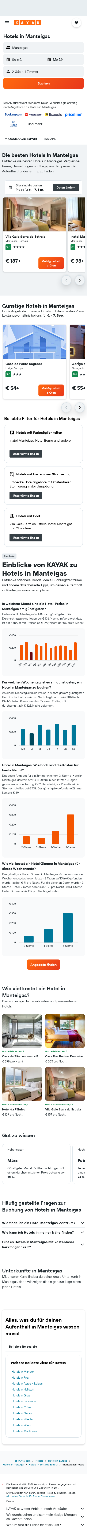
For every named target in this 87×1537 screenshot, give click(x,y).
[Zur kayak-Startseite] (27, 22)
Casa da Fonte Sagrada (23, 364)
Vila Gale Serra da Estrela (25, 236)
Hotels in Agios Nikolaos (27, 1383)
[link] (26, 454)
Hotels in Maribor (23, 1372)
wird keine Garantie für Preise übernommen (31, 1496)
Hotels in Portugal (13, 1464)
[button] (7, 22)
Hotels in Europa (57, 1460)
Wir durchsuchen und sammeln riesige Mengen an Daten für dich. (41, 1516)
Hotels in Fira (20, 1377)
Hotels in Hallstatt (23, 1389)
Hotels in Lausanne (24, 1401)
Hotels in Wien (21, 1425)
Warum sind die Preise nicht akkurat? (33, 1525)
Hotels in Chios (21, 1407)
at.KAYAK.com (22, 1460)
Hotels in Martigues (24, 1431)
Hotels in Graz (21, 1395)
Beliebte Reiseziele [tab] (23, 1346)
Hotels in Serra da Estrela (43, 1464)
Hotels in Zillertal (22, 1419)
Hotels (39, 1460)
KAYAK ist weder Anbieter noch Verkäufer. (36, 1508)
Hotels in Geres (22, 1413)
